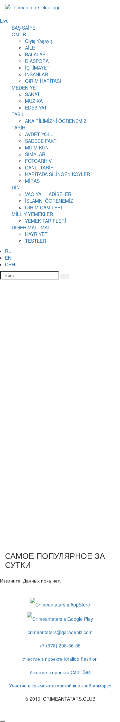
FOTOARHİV (38, 160)
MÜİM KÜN (37, 147)
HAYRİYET (36, 234)
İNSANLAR (36, 74)
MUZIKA (34, 101)
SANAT (32, 94)
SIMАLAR (35, 154)
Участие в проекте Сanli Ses (60, 672)
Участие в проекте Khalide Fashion (60, 658)
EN (8, 257)
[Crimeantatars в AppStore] (60, 604)
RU (8, 251)
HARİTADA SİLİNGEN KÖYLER (57, 174)
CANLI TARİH (39, 167)
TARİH (18, 127)
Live (4, 20)
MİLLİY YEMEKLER (32, 214)
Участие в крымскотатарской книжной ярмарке (60, 685)
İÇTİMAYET (37, 67)
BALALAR (35, 54)
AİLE (30, 47)
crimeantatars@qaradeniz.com (60, 632)
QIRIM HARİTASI (43, 81)
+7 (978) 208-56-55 (60, 645)
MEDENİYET (25, 87)
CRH (10, 264)
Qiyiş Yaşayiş (39, 41)
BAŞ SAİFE (23, 27)
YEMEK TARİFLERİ (45, 220)
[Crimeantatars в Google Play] (60, 617)
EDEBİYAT (36, 107)
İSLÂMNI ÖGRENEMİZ (49, 200)
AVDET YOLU (39, 134)
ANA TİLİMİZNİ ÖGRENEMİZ (56, 121)
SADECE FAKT (41, 140)
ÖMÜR (19, 34)
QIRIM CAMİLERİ (43, 207)
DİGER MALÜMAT (31, 227)
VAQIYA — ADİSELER (48, 194)
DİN (16, 187)
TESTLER (35, 240)
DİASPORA (37, 61)
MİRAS (32, 180)
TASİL (18, 114)
